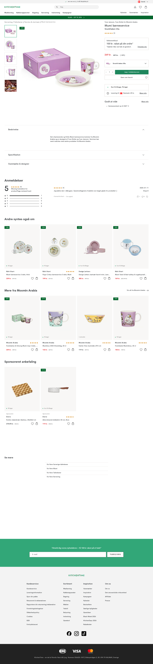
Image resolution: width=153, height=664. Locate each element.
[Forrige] (24, 66)
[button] (110, 33)
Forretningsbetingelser (35, 608)
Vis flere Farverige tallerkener (57, 464)
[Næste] (96, 66)
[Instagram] (76, 633)
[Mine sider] (135, 7)
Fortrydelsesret (32, 624)
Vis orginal (69, 196)
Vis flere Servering (53, 477)
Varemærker (133, 12)
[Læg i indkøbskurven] (36, 278)
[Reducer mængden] (106, 72)
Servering (45, 13)
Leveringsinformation (34, 592)
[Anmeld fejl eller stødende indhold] (147, 196)
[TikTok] (84, 633)
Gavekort (66, 620)
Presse (107, 600)
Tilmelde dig (142, 47)
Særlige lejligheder (90, 608)
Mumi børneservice (48, 22)
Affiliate (108, 596)
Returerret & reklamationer (36, 600)
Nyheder (123, 12)
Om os (107, 589)
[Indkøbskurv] (146, 7)
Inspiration (145, 12)
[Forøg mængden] (112, 72)
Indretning (56, 13)
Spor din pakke (32, 596)
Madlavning (9, 13)
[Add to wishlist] (32, 278)
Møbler (66, 604)
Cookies (30, 616)
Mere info (143, 93)
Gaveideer (87, 612)
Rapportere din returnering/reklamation (41, 604)
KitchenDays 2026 (89, 620)
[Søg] (57, 7)
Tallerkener (18, 22)
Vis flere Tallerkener (54, 473)
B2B (28, 620)
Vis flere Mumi (52, 468)
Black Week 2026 (89, 616)
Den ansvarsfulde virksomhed (115, 592)
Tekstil (65, 608)
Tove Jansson (109, 22)
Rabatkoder (87, 624)
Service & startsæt (32, 22)
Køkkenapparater (23, 13)
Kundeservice (32, 589)
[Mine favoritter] (140, 7)
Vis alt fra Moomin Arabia (136, 290)
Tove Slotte (119, 22)
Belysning (66, 612)
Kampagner (67, 13)
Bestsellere (87, 604)
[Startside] (12, 7)
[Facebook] (69, 633)
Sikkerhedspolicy (33, 612)
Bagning (35, 13)
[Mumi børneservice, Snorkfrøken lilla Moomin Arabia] (60, 65)
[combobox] (143, 1)
